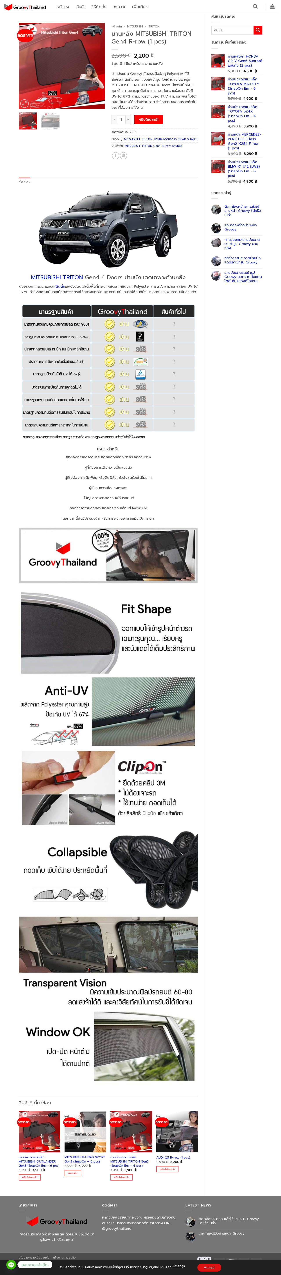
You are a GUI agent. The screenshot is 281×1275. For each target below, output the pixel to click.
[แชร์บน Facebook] (115, 155)
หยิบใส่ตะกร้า (149, 119)
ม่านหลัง (177, 146)
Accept (209, 1267)
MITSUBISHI (135, 26)
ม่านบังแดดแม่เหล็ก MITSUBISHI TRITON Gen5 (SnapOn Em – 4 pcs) (129, 1161)
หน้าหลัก (117, 26)
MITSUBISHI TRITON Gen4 (142, 146)
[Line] (11, 1265)
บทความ (119, 7)
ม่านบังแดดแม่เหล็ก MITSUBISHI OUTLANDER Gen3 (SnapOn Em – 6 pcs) (39, 1161)
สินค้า (81, 7)
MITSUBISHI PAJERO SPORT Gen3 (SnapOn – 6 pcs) (85, 1159)
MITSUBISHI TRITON (57, 277)
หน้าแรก (63, 7)
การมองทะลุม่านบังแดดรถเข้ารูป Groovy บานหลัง (242, 244)
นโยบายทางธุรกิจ (64, 1258)
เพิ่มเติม (138, 7)
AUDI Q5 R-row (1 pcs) (173, 1157)
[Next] (98, 65)
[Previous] (26, 65)
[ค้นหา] (255, 6)
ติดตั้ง (60, 286)
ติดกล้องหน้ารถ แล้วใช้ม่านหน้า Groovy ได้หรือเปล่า (242, 211)
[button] (272, 6)
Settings (179, 1266)
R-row (166, 146)
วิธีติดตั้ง (98, 7)
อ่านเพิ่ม (73, 1173)
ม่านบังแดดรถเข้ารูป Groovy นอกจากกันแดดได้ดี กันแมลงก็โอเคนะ (243, 277)
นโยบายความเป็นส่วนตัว (34, 1258)
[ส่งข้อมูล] (258, 30)
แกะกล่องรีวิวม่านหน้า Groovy (240, 227)
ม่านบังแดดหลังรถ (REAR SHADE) (176, 139)
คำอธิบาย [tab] (25, 182)
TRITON (153, 26)
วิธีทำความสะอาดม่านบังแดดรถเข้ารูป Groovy (242, 260)
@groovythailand (116, 1228)
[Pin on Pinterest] (123, 155)
